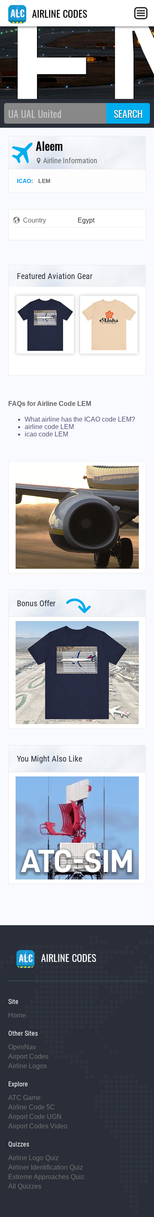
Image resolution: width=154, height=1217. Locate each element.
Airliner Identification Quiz (45, 1167)
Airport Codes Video (37, 1126)
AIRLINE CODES (58, 13)
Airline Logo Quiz (33, 1157)
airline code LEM (49, 426)
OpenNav (22, 1047)
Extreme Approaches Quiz (46, 1176)
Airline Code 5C (31, 1107)
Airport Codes (28, 1056)
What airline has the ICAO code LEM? (80, 419)
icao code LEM (46, 434)
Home (17, 1015)
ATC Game (24, 1097)
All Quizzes (24, 1186)
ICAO (24, 181)
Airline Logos (27, 1065)
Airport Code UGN (35, 1116)
